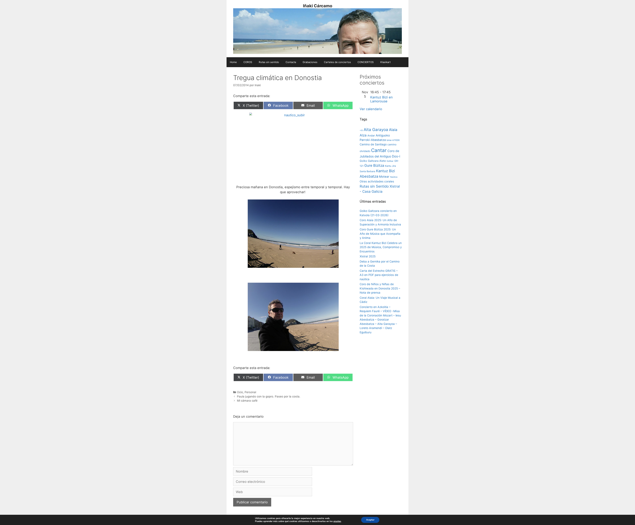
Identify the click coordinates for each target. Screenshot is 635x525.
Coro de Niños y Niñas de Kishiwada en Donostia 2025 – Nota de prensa (380, 288)
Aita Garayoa (376, 129)
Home (233, 62)
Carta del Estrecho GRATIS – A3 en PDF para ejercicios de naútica (379, 275)
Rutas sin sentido (269, 62)
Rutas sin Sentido (374, 186)
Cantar (379, 150)
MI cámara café (247, 400)
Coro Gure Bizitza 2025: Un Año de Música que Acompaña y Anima (380, 234)
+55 (361, 130)
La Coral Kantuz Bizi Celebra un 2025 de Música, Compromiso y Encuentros (381, 247)
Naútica (393, 177)
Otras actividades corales (377, 181)
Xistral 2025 (368, 256)
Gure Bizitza (374, 165)
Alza (363, 135)
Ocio (240, 392)
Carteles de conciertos (337, 62)
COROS (247, 62)
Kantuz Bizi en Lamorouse (381, 99)
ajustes (337, 521)
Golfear (390, 161)
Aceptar (370, 519)
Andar (371, 135)
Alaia (393, 129)
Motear (384, 176)
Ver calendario (371, 109)
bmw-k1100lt (393, 140)
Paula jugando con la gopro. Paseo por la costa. (268, 396)
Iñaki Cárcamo (317, 5)
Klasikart (385, 62)
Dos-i (396, 156)
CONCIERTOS (366, 62)
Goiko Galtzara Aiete (373, 160)
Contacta (291, 62)
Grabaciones (310, 62)
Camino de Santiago (373, 144)
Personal (250, 392)
